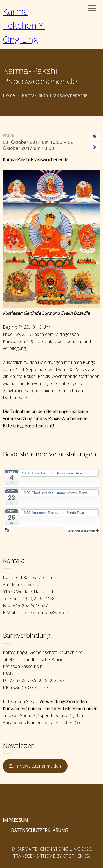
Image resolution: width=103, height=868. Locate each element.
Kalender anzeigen (81, 530)
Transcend (26, 856)
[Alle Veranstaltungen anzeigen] (94, 136)
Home (9, 95)
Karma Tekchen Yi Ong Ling (24, 25)
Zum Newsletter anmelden (35, 766)
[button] (94, 147)
